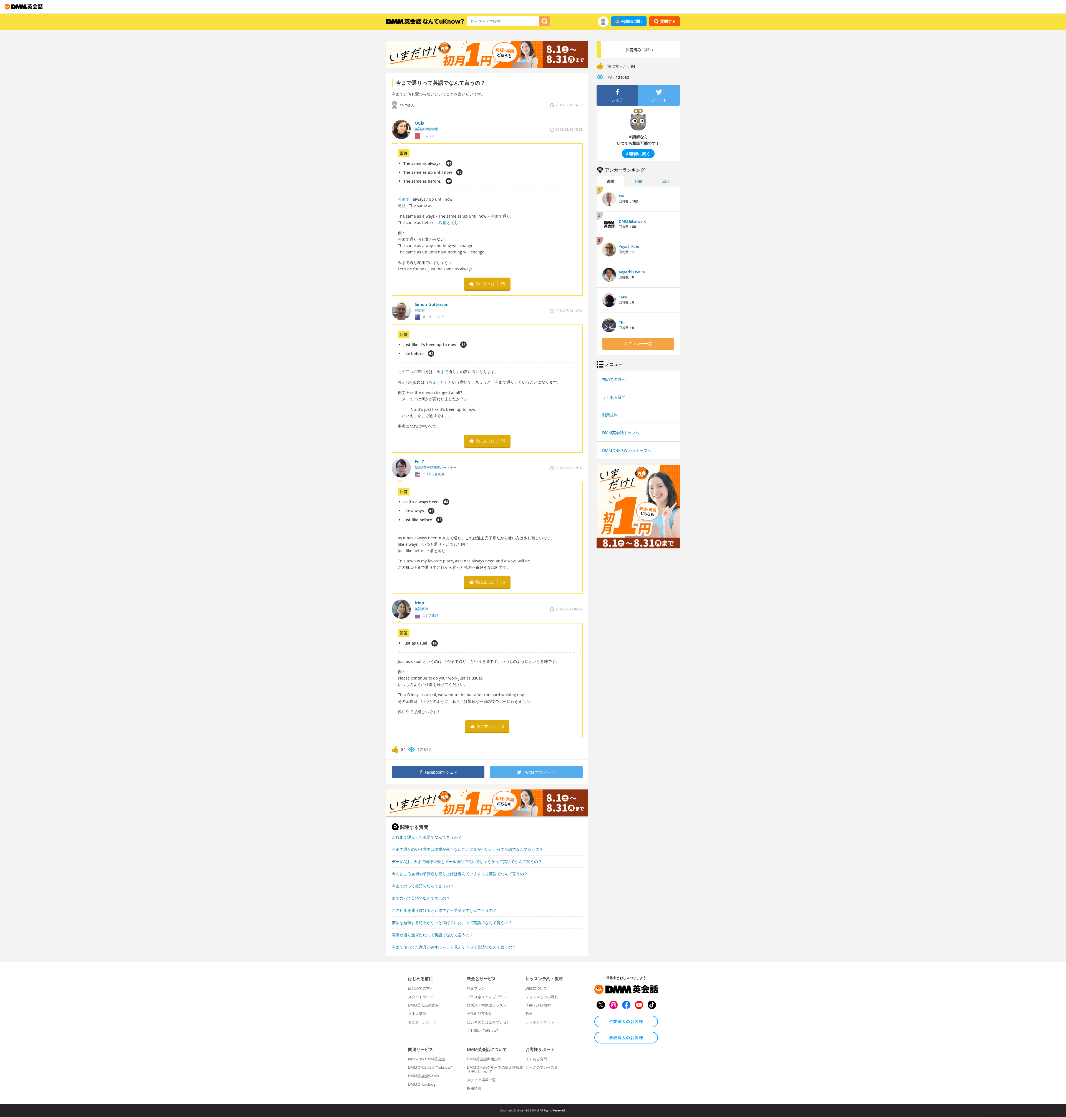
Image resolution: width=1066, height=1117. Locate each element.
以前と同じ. (448, 222)
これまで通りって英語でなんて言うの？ (427, 837)
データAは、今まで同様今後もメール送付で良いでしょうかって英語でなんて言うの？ (467, 861)
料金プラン (476, 988)
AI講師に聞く (632, 21)
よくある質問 (613, 397)
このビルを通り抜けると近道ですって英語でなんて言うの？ (444, 910)
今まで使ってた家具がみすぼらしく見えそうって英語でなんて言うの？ (454, 947)
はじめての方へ (420, 988)
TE (621, 322)
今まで (403, 199)
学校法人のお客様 (626, 1037)
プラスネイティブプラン (487, 996)
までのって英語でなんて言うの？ (421, 898)
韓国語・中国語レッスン (487, 1005)
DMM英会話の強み (423, 1005)
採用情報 (474, 1088)
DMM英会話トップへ (620, 432)
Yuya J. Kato (629, 246)
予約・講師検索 (538, 1005)
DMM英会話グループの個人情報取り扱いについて (495, 1069)
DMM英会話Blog (421, 1084)
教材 (529, 1013)
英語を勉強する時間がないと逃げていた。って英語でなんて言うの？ (452, 922)
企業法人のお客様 (626, 1021)
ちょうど (436, 382)
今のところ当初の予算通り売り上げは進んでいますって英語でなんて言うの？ (460, 873)
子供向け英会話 (479, 1013)
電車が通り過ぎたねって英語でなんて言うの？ (432, 934)
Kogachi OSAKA (632, 271)
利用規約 (610, 414)
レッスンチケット (540, 1022)
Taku (623, 297)
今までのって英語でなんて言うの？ (423, 886)
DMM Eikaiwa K (632, 221)
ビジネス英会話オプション (488, 1022)
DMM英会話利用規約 (484, 1058)
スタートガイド (420, 996)
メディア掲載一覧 (481, 1079)
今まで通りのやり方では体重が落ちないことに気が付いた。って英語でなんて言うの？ (467, 849)
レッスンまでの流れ (542, 996)
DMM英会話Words (423, 1075)
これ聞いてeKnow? (482, 1030)
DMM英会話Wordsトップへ (626, 450)
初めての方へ (613, 379)
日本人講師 (417, 1013)
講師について (536, 988)
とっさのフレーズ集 (542, 1067)
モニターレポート (422, 1022)
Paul (623, 195)
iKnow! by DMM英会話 (426, 1058)
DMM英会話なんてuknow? (430, 1067)
